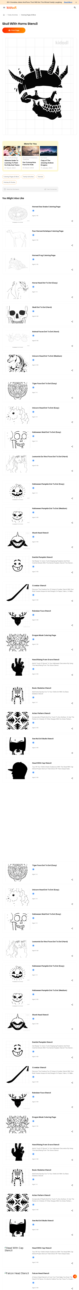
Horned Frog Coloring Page (43, 255)
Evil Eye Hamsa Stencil (42, 817)
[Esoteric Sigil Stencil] (18, 927)
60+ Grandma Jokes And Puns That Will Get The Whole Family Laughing (34, 2)
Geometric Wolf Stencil (42, 895)
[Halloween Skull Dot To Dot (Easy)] (18, 439)
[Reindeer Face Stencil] (18, 618)
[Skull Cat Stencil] (18, 977)
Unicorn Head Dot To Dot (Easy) (45, 408)
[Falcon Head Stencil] (18, 798)
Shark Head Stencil (40, 533)
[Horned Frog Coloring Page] (18, 262)
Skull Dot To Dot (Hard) (42, 307)
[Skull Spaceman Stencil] (18, 953)
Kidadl (4, 14)
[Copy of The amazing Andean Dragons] (48, 150)
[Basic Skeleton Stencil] (18, 695)
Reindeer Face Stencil (41, 611)
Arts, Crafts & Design (11, 158)
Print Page (15, 30)
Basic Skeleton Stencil (41, 688)
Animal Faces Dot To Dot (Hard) (45, 332)
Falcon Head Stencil (40, 791)
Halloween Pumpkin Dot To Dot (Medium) (49, 508)
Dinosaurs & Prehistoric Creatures (30, 158)
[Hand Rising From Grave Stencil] (18, 667)
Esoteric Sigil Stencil (41, 920)
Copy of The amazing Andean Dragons (47, 162)
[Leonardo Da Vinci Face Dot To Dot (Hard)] (18, 464)
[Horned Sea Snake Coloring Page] (18, 214)
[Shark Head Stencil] (18, 540)
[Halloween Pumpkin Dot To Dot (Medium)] (18, 516)
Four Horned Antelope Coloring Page (47, 231)
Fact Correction (52, 189)
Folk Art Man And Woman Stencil (46, 842)
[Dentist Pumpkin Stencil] (18, 564)
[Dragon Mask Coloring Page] (18, 642)
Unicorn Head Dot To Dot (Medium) (47, 356)
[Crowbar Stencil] (18, 593)
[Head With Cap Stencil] (18, 770)
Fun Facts (44, 158)
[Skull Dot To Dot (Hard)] (18, 314)
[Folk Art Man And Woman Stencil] (18, 849)
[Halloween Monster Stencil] (18, 874)
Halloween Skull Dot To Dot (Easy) (46, 432)
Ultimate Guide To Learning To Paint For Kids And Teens (12, 162)
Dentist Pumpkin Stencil (42, 557)
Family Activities (13, 15)
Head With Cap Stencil (41, 763)
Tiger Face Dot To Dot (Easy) (44, 383)
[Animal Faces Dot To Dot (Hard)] (18, 339)
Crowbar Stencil (39, 586)
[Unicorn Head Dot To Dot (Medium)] (18, 363)
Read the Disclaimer (13, 189)
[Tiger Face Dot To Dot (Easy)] (18, 391)
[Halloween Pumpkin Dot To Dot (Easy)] (18, 491)
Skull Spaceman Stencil (42, 945)
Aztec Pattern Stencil (41, 713)
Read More (68, 2)
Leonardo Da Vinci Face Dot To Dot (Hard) (50, 457)
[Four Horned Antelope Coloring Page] (18, 238)
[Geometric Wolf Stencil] (18, 902)
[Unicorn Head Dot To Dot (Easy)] (18, 415)
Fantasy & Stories (9, 182)
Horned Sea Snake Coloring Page (46, 207)
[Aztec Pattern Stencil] (18, 720)
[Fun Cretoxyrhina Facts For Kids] (30, 150)
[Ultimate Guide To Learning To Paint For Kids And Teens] (12, 151)
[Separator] (75, 1276)
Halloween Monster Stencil (43, 867)
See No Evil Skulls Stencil (42, 739)
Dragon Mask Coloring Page (44, 635)
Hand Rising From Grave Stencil (45, 660)
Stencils (40, 177)
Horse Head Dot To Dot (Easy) (45, 283)
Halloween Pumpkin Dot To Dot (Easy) (48, 484)
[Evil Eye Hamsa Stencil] (18, 824)
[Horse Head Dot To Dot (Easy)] (18, 290)
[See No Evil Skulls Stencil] (18, 746)
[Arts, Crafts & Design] (33, 211)
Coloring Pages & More (11, 177)
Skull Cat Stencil (39, 970)
